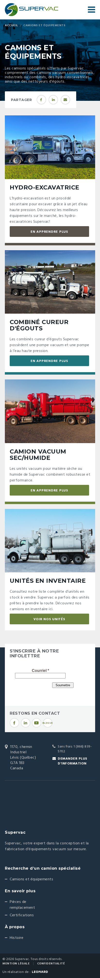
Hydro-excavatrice (44, 187)
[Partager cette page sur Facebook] (41, 99)
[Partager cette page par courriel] (65, 99)
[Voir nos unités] (50, 541)
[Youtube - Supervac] (36, 723)
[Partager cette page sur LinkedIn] (53, 99)
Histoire (16, 938)
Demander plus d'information (72, 761)
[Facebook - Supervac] (14, 723)
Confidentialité (51, 963)
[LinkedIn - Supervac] (25, 723)
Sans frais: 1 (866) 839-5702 (75, 749)
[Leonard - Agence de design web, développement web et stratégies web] (40, 972)
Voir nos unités (49, 619)
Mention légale (16, 963)
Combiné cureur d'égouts (39, 325)
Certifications (22, 915)
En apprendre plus (49, 232)
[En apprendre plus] (50, 147)
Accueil (11, 25)
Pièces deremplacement (22, 905)
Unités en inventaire (48, 580)
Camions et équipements (31, 879)
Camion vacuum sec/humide (38, 454)
